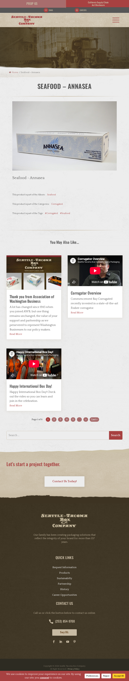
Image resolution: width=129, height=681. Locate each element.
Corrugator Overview (86, 293)
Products (64, 572)
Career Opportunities (64, 595)
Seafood (51, 194)
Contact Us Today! (64, 481)
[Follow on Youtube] (67, 641)
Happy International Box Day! (31, 386)
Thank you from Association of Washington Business (32, 299)
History (64, 589)
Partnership (64, 583)
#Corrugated (51, 213)
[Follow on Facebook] (54, 641)
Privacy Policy (73, 669)
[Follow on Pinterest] (74, 641)
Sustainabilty (64, 578)
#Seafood (65, 213)
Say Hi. (64, 632)
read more (16, 334)
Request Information (64, 567)
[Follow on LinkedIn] (61, 641)
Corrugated (57, 204)
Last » (94, 419)
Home (15, 72)
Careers (83, 10)
